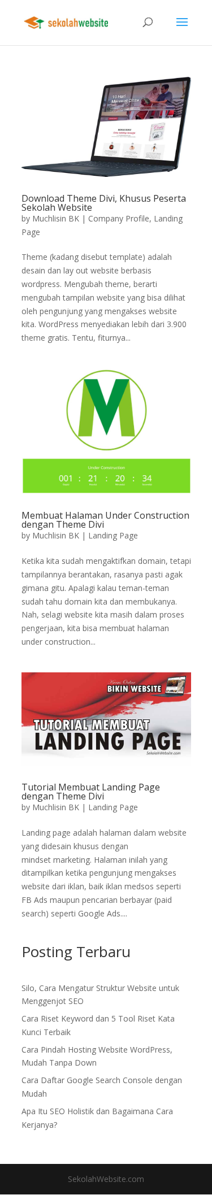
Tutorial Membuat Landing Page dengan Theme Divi (90, 791)
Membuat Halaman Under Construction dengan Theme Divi (105, 520)
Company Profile (118, 218)
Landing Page (113, 535)
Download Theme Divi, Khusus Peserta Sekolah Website (103, 203)
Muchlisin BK (55, 218)
